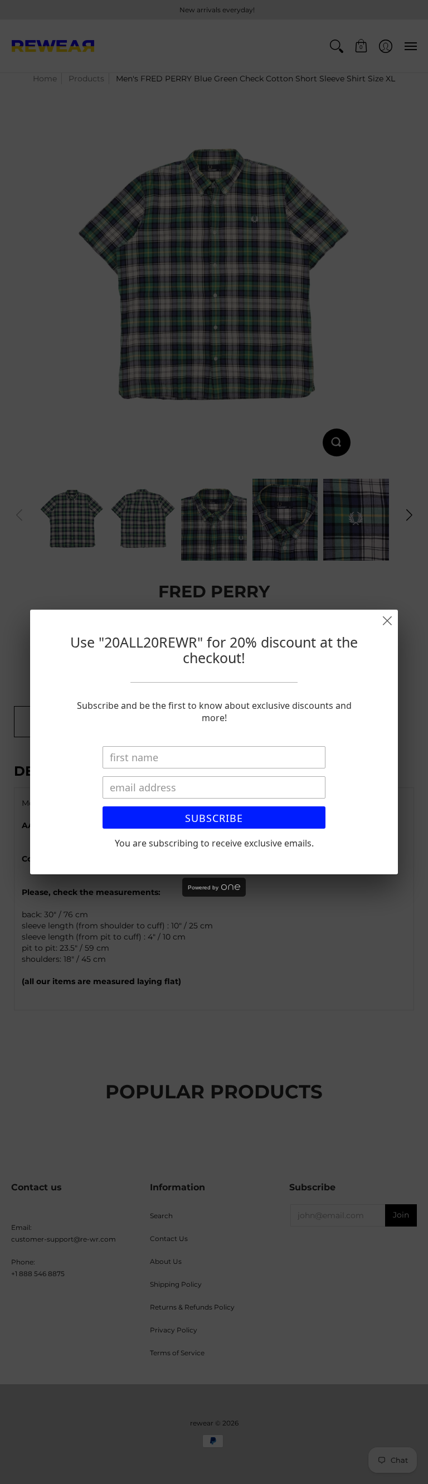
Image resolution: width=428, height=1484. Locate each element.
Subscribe (214, 818)
